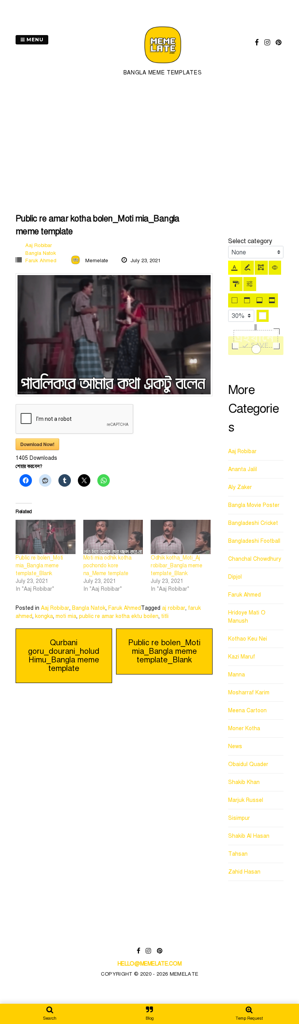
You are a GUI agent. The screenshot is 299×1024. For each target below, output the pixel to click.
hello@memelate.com (150, 963)
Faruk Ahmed (40, 261)
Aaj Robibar (38, 245)
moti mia (66, 616)
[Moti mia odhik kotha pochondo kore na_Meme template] (113, 537)
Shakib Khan (244, 782)
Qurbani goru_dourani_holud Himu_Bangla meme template (63, 655)
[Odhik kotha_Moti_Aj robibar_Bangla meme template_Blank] (181, 537)
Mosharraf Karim (248, 692)
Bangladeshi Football (254, 541)
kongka (44, 616)
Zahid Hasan (244, 872)
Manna (236, 674)
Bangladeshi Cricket (253, 523)
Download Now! (37, 444)
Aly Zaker (240, 487)
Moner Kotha (244, 728)
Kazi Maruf (241, 656)
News (235, 746)
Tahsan (238, 854)
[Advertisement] (149, 145)
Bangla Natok (40, 253)
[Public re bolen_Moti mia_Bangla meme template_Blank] (46, 537)
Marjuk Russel (245, 800)
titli (165, 616)
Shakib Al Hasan (248, 836)
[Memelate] (162, 64)
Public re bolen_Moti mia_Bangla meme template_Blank (39, 565)
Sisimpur (239, 818)
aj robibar (173, 608)
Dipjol (235, 577)
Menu (34, 39)
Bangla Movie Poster (254, 505)
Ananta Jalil (242, 469)
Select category (250, 241)
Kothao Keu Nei (247, 639)
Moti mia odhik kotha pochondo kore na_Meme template (107, 565)
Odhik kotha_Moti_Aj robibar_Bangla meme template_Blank (176, 565)
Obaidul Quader (248, 764)
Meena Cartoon (247, 710)
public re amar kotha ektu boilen (118, 616)
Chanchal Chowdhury (254, 559)
